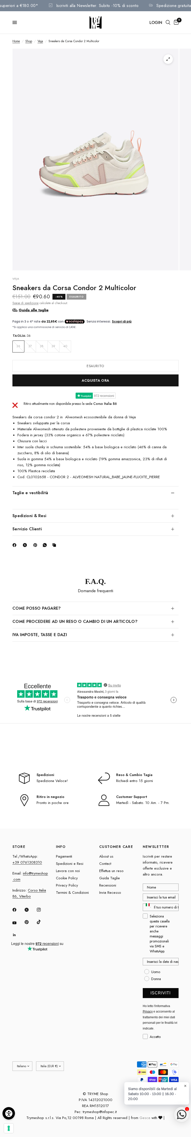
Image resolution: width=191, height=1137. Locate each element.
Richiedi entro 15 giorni (134, 781)
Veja (40, 41)
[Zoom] (168, 59)
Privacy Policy (67, 885)
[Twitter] (30, 909)
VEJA (15, 279)
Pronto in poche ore (53, 802)
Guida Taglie (109, 878)
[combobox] (147, 907)
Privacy (148, 1011)
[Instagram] (42, 909)
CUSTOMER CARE (116, 846)
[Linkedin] (17, 934)
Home (16, 41)
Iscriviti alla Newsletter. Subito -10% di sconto (103, 5)
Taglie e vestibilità (30, 493)
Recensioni (107, 885)
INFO (61, 846)
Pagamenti (64, 856)
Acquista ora (95, 380)
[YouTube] (17, 922)
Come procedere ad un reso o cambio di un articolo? (75, 621)
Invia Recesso (110, 892)
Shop (28, 41)
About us (106, 856)
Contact (105, 863)
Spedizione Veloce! (52, 781)
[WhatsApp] (46, 545)
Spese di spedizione (25, 303)
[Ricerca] (168, 22)
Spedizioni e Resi (69, 863)
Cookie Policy (67, 878)
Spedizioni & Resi (29, 516)
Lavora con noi (68, 871)
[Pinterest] (36, 545)
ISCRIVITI (160, 993)
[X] (26, 545)
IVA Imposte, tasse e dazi (39, 635)
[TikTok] (42, 921)
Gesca (145, 1118)
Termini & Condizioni (72, 892)
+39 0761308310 (27, 862)
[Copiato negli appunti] (55, 545)
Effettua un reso (111, 871)
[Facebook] (15, 545)
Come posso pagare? (36, 608)
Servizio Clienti (27, 529)
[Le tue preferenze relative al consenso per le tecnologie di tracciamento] (8, 1128)
